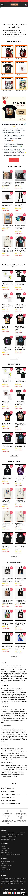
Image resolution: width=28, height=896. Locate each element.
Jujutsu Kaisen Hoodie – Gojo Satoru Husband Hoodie (7, 478)
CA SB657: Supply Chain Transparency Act (11, 854)
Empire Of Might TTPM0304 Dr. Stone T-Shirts (7, 306)
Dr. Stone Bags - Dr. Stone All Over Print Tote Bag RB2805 (7, 623)
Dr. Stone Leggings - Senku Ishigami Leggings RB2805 (19, 205)
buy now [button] (15, 160)
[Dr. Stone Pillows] (7, 83)
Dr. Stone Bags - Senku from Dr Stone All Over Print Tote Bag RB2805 (20, 602)
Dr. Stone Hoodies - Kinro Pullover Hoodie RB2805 (20, 502)
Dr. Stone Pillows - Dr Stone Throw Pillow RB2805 (19, 184)
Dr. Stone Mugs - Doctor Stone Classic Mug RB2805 (7, 205)
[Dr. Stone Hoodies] (21, 51)
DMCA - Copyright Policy (6, 852)
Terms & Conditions (5, 848)
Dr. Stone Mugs (21, 75)
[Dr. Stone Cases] (7, 51)
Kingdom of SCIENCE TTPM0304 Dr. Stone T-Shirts (7, 284)
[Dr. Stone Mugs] (21, 67)
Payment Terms (4, 863)
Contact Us (3, 867)
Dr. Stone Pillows (7, 90)
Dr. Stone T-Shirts (7, 75)
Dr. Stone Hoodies (21, 59)
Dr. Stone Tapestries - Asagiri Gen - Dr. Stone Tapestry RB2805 (7, 184)
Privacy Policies (4, 850)
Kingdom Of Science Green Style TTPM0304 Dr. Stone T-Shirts (20, 306)
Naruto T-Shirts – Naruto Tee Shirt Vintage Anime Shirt (7, 349)
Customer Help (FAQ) (6, 869)
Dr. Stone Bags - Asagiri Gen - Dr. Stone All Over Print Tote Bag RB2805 (7, 580)
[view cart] (26, 4)
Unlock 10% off (3, 889)
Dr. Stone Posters (21, 90)
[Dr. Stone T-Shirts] (7, 67)
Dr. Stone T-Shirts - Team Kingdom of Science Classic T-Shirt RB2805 (20, 250)
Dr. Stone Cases (7, 59)
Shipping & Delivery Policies (7, 861)
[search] (23, 4)
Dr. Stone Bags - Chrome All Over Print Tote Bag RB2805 (20, 580)
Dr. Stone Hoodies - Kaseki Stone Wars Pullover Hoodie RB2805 (7, 546)
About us (3, 846)
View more (14, 259)
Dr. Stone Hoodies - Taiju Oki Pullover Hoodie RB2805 (7, 525)
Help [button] (25, 894)
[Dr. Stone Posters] (21, 83)
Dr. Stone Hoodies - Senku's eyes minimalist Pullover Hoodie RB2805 (7, 250)
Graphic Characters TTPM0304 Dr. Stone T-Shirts (20, 328)
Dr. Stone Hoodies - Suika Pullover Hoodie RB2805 (20, 525)
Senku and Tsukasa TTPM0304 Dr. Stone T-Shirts (20, 284)
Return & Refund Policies (6, 865)
